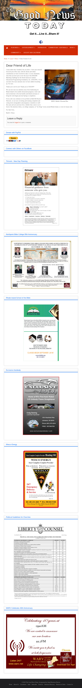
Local (11, 58)
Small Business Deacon (54, 682)
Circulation (23, 684)
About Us (16, 684)
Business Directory (49, 684)
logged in (17, 122)
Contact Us (70, 684)
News (16, 58)
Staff (29, 684)
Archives (40, 684)
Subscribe (34, 684)
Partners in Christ (60, 684)
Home (5, 58)
